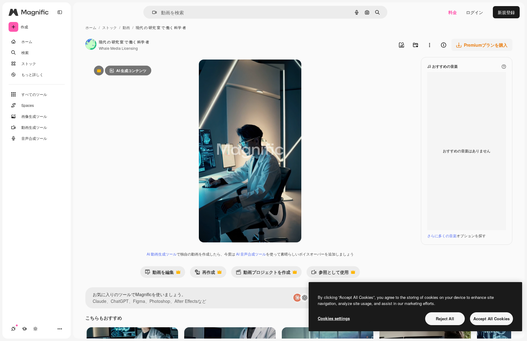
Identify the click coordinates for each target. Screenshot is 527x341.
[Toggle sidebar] (60, 12)
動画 (126, 27)
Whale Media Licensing (118, 48)
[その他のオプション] (429, 45)
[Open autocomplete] (152, 12)
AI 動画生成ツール (162, 253)
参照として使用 (330, 273)
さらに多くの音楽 (442, 235)
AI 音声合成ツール (251, 253)
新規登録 (506, 12)
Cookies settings (334, 318)
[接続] (13, 329)
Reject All (445, 318)
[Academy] (24, 329)
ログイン (474, 12)
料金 (452, 12)
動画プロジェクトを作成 (263, 273)
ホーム (90, 27)
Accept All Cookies (491, 318)
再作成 (205, 273)
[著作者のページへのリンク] (90, 45)
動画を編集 (159, 273)
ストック (109, 27)
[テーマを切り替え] (35, 329)
